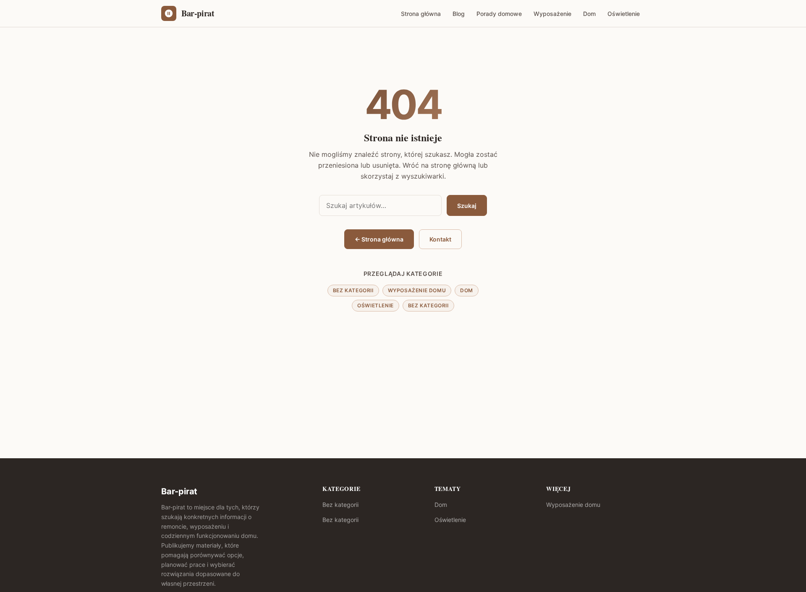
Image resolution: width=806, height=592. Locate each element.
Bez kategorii (353, 290)
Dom (589, 13)
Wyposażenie (552, 13)
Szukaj (466, 205)
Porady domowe (499, 13)
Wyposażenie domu (417, 290)
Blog (459, 13)
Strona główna (421, 13)
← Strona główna (379, 239)
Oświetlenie (623, 13)
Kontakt (440, 239)
